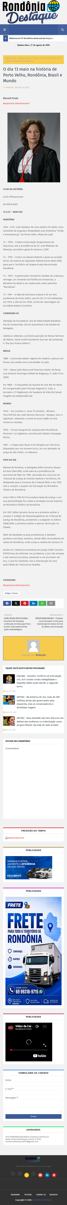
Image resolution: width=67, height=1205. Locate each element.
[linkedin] (47, 1175)
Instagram (15, 1195)
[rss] (26, 1175)
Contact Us (41, 1195)
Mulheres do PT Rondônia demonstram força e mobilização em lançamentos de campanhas (30, 39)
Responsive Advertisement (16, 103)
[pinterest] (54, 1175)
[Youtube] (19, 1173)
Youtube (28, 1195)
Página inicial (11, 58)
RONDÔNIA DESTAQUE (42, 1200)
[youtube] (40, 1175)
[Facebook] (33, 1173)
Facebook (54, 1195)
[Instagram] (13, 1173)
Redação (10, 87)
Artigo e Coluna (24, 58)
